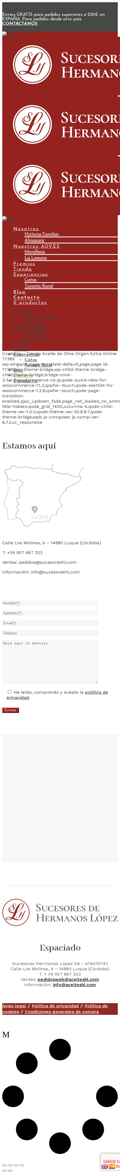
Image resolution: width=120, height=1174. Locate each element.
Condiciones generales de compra (62, 1011)
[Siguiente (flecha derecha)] (10, 1170)
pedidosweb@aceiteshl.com (68, 979)
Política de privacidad (55, 1005)
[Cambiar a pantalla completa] (10, 1165)
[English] (105, 1166)
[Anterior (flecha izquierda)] (4, 1170)
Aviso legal (14, 1005)
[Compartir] (16, 1165)
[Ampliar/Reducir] (4, 1165)
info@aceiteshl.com (74, 984)
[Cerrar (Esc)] (22, 1165)
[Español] (112, 1166)
